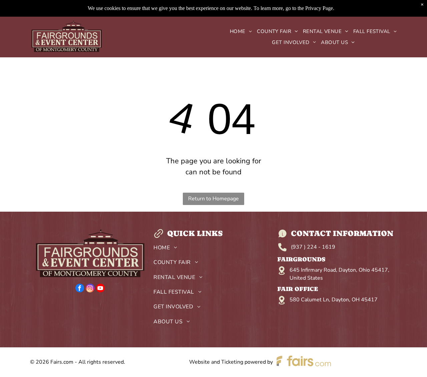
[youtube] (100, 289)
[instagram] (90, 289)
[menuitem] (238, 31)
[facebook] (79, 289)
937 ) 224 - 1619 (314, 247)
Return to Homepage (213, 198)
